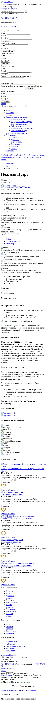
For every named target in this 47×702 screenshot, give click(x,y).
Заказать (5, 64)
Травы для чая (28, 157)
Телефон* (5, 61)
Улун (15, 157)
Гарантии (10, 600)
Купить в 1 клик (8, 51)
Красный (10, 633)
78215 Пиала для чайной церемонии (16, 565)
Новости (14, 146)
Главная (9, 591)
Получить (5, 41)
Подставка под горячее (11, 542)
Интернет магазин (9, 9)
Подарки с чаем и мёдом (21, 122)
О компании (11, 135)
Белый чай (17, 155)
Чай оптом (10, 644)
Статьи (14, 149)
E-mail (3, 36)
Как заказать (16, 142)
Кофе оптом (11, 651)
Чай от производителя (15, 646)
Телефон (4, 38)
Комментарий (7, 84)
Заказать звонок (8, 668)
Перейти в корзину (9, 690)
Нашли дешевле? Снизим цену (14, 218)
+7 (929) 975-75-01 (9, 26)
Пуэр (20, 157)
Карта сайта (11, 611)
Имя (3, 33)
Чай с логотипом (18, 126)
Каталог (9, 110)
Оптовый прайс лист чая (16, 133)
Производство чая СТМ (21, 119)
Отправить (30, 88)
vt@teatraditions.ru (8, 655)
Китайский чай (12, 648)
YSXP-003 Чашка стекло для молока (16, 518)
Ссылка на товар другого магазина (16, 76)
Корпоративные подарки (16, 117)
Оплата (14, 137)
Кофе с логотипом (19, 124)
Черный (9, 627)
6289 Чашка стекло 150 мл (12, 494)
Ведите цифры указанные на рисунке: (17, 86)
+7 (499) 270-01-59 (9, 18)
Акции (9, 115)
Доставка (15, 140)
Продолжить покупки (27, 690)
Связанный (11, 631)
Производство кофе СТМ (22, 128)
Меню (3, 104)
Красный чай (7, 157)
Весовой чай (11, 642)
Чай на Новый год (19, 131)
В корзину (5, 216)
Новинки (10, 113)
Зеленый (9, 629)
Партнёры (15, 144)
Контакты (10, 151)
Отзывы (9, 607)
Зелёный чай (6, 155)
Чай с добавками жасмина (33, 155)
